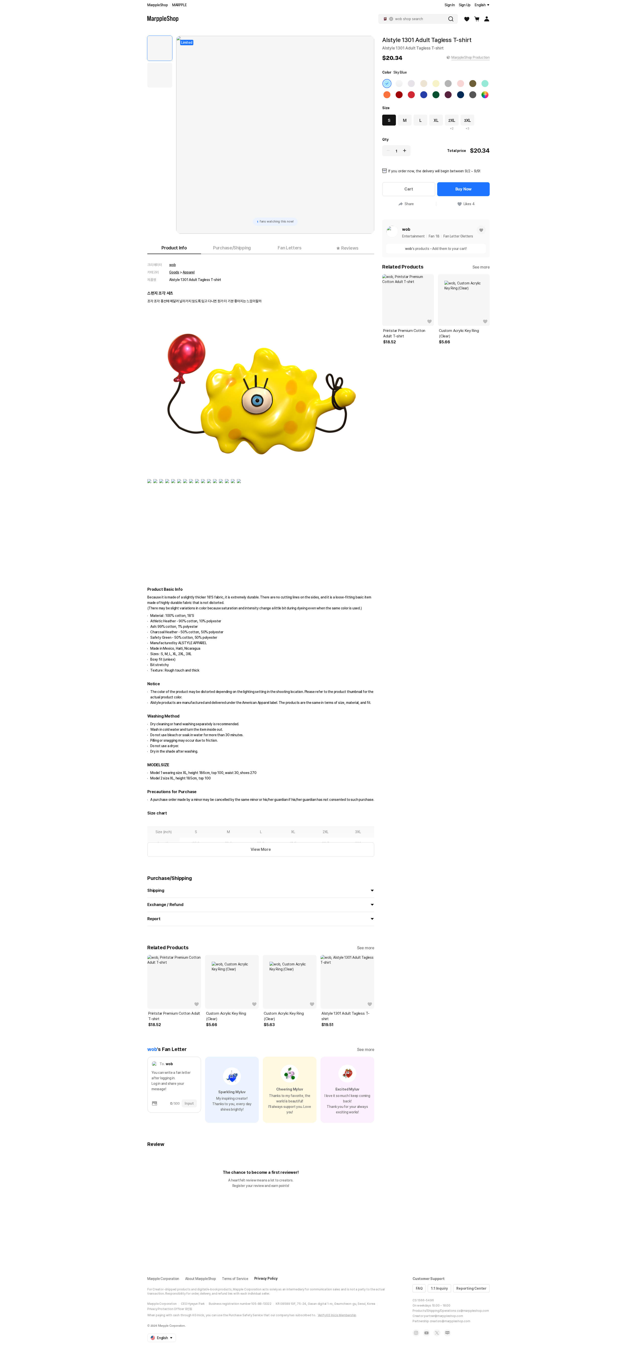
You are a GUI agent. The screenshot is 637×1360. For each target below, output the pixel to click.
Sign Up (465, 5)
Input (189, 1103)
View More (261, 849)
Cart (408, 189)
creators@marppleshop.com (450, 1321)
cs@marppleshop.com (473, 1311)
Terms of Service (235, 1279)
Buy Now (463, 189)
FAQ (419, 1288)
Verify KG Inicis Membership (337, 1315)
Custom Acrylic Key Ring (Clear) (226, 1016)
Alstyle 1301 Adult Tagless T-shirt (345, 1016)
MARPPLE (179, 5)
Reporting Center (471, 1288)
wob (172, 265)
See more (365, 948)
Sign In (450, 5)
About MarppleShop (200, 1279)
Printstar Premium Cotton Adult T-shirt (174, 1016)
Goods (174, 272)
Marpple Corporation (163, 1279)
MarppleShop (157, 5)
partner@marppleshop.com (443, 1316)
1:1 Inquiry (439, 1288)
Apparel (189, 272)
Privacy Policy (266, 1278)
